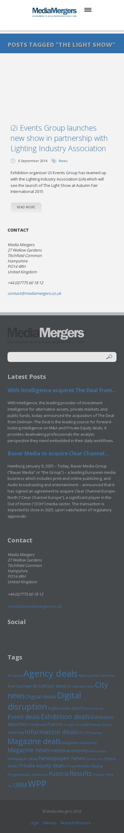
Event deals (24, 716)
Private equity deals (42, 765)
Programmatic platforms (28, 774)
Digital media (59, 708)
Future (54, 724)
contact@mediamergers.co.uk (34, 293)
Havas (95, 724)
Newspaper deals (23, 758)
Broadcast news (81, 686)
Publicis (59, 773)
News (63, 160)
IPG (82, 733)
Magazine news (28, 750)
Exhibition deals (65, 716)
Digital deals (41, 696)
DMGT (77, 708)
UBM (20, 784)
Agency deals (50, 673)
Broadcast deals (50, 686)
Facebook (37, 724)
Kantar (96, 733)
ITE (87, 732)
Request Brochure (75, 822)
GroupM (82, 724)
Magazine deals (34, 741)
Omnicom (94, 759)
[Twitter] (53, 24)
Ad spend (15, 675)
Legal (34, 822)
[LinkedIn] (68, 24)
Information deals (51, 731)
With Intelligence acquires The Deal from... (62, 390)
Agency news (89, 675)
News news (97, 751)
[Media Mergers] (55, 12)
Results (81, 773)
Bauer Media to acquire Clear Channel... (58, 453)
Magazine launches (79, 742)
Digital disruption (44, 701)
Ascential (108, 675)
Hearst (107, 724)
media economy (69, 750)
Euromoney (94, 708)
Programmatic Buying (84, 766)
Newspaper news (62, 758)
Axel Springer (20, 686)
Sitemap (50, 822)
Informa (16, 732)
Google (68, 725)
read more (26, 207)
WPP (37, 783)
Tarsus (98, 774)
